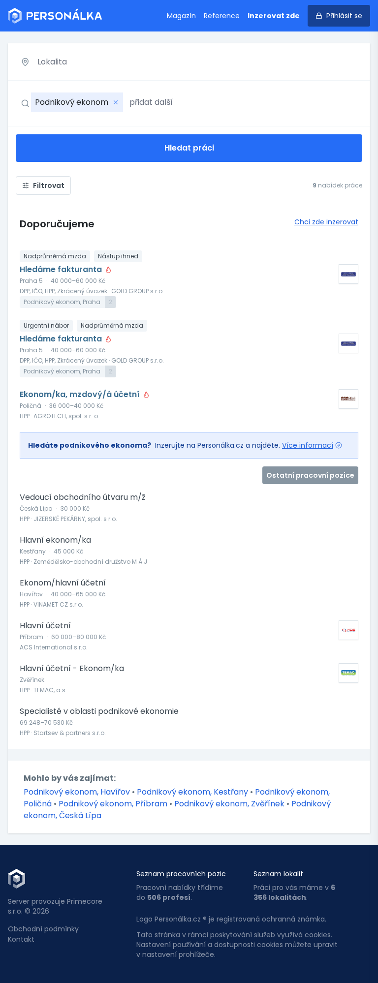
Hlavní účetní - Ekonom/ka (72, 668)
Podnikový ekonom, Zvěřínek (230, 803)
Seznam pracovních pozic (181, 874)
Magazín (181, 16)
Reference (222, 16)
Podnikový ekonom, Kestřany (193, 792)
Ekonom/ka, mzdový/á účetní (81, 394)
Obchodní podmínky (43, 929)
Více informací (307, 445)
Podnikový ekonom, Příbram (114, 803)
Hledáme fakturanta (62, 269)
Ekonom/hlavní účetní (63, 583)
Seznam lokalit (278, 874)
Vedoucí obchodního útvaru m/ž (82, 497)
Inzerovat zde (274, 16)
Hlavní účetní (45, 625)
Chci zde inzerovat (326, 222)
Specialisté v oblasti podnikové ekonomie (99, 711)
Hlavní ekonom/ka (55, 540)
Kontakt (21, 939)
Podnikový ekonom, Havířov (78, 792)
